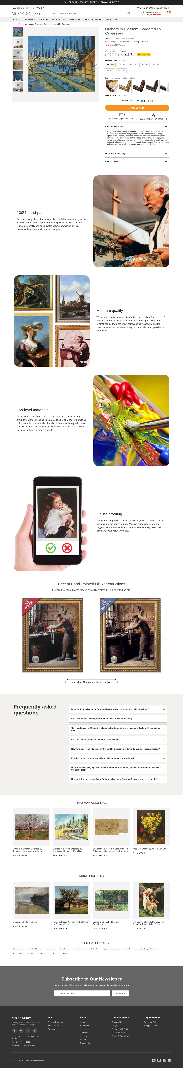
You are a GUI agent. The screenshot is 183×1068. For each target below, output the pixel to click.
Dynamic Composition (112, 949)
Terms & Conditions (120, 1036)
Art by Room (58, 19)
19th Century (18, 949)
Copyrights (85, 1043)
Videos (83, 1040)
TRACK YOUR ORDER (146, 8)
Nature (30, 953)
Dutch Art (94, 949)
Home (14, 24)
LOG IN (168, 8)
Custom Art (75, 19)
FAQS (114, 1026)
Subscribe (120, 993)
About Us (84, 1022)
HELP (28, 8)
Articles (83, 1036)
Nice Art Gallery (30, 14)
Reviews (84, 1033)
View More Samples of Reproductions (91, 682)
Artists (16, 19)
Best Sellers (53, 1026)
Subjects (43, 19)
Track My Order (151, 1022)
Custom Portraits (55, 1022)
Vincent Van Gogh (26, 24)
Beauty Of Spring (35, 949)
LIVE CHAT (39, 8)
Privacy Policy (118, 1033)
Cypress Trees (80, 949)
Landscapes (17, 953)
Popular (51, 1029)
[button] (27, 64)
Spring (65, 953)
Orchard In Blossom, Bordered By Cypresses (52, 24)
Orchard (41, 953)
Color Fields (64, 949)
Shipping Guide (151, 1026)
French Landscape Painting (145, 949)
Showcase (111, 19)
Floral (128, 949)
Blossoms (50, 949)
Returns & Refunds (120, 1029)
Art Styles (29, 19)
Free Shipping (152, 13)
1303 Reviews (120, 45)
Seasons (53, 953)
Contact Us (117, 1022)
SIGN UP (160, 8)
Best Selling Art (93, 19)
